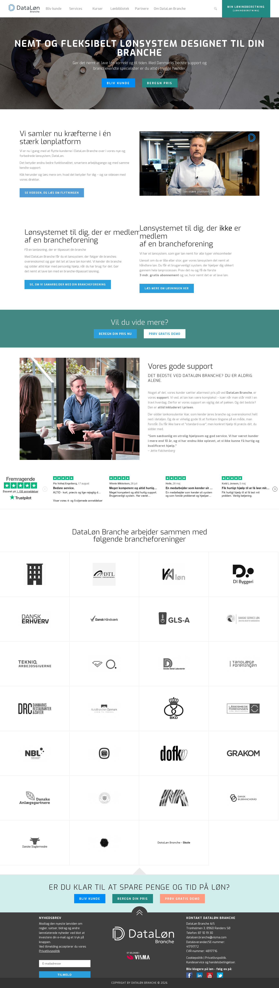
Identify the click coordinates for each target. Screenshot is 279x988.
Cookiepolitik (194, 958)
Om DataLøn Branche (170, 9)
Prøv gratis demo (164, 334)
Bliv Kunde (118, 83)
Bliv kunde (53, 9)
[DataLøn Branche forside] (25, 8)
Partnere (142, 9)
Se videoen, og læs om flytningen (52, 192)
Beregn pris (159, 83)
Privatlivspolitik (49, 951)
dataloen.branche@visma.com (206, 937)
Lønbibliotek (119, 9)
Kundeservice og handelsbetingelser (210, 962)
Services (75, 9)
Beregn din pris (132, 899)
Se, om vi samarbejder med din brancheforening (68, 284)
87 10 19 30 (205, 933)
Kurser (98, 9)
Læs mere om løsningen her (167, 288)
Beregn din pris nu (115, 334)
